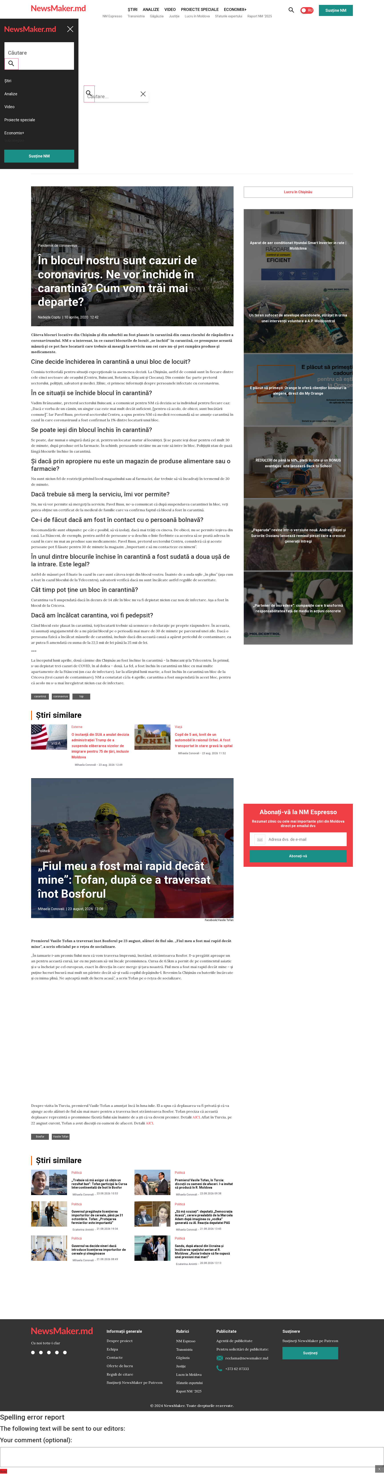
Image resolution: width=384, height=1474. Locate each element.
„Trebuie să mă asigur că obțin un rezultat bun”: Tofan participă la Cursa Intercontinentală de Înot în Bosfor (99, 1184)
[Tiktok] (57, 1352)
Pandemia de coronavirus (57, 245)
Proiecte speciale (200, 9)
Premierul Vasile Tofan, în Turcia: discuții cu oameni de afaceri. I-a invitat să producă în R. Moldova (204, 1184)
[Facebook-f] (33, 1352)
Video (170, 9)
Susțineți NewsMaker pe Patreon (134, 1382)
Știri (133, 9)
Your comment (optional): (36, 1440)
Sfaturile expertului (228, 16)
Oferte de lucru (120, 1366)
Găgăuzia (157, 16)
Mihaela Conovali (85, 764)
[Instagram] (49, 1352)
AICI (196, 1117)
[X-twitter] (41, 1352)
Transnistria (136, 16)
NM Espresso (112, 16)
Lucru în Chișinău (298, 192)
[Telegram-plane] (65, 1352)
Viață (178, 727)
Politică (44, 851)
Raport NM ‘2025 (260, 16)
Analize (151, 9)
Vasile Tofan (60, 1136)
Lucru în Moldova (197, 16)
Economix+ (235, 9)
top (81, 696)
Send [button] (3, 1471)
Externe (77, 727)
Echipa (112, 1349)
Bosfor (40, 1136)
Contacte (115, 1357)
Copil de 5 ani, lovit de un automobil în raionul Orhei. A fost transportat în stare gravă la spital (203, 740)
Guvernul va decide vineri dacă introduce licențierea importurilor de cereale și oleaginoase (99, 1249)
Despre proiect (120, 1341)
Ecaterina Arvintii (83, 1229)
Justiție (174, 16)
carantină (40, 696)
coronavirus (60, 696)
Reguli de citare (120, 1374)
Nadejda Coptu (49, 317)
